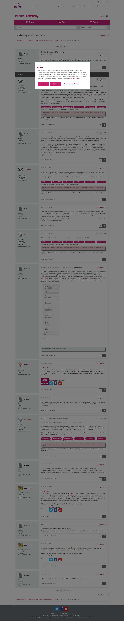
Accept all (43, 84)
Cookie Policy (75, 78)
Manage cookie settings (71, 84)
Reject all (56, 84)
